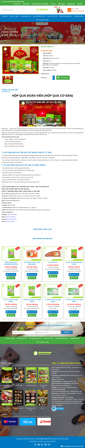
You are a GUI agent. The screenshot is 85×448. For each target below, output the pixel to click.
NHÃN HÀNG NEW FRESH (65, 16)
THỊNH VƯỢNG (49, 35)
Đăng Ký (67, 332)
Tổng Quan (5, 16)
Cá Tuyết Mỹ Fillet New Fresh (53, 300)
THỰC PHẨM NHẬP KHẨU (39, 16)
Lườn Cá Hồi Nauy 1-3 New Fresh (32, 300)
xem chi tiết (11, 274)
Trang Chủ (17, 4)
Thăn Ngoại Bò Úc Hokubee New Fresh (11, 263)
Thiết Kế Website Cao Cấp (55, 439)
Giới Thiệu (26, 4)
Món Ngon (61, 4)
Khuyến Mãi (71, 4)
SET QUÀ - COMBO (14, 16)
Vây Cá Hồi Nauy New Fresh (11, 300)
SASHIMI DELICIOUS (78, 16)
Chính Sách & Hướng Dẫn (40, 4)
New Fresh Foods (12, 214)
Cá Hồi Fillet (52, 262)
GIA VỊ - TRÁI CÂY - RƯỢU (42, 20)
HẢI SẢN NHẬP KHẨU (25, 16)
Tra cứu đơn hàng (78, 11)
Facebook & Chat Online (73, 446)
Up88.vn (66, 439)
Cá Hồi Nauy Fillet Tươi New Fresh (32, 263)
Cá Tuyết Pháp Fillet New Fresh (74, 300)
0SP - (75, 9)
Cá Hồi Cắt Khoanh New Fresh (74, 263)
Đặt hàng (64, 78)
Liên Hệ (79, 4)
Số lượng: (44, 77)
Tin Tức (53, 4)
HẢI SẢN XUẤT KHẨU (52, 16)
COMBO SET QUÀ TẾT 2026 (32, 35)
